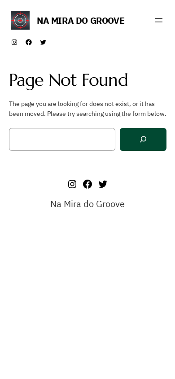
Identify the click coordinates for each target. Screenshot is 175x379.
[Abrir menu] (158, 20)
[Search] (143, 139)
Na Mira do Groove (80, 20)
